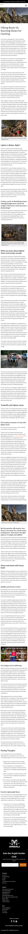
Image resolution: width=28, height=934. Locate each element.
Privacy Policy (5, 898)
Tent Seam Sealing (6, 890)
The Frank (4, 911)
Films (3, 906)
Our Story (4, 875)
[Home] (2, 4)
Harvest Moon (5, 909)
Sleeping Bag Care (6, 892)
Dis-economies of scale (18, 436)
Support (4, 887)
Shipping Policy (5, 900)
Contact (4, 878)
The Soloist (4, 912)
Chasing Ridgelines (6, 907)
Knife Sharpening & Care (7, 895)
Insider (3, 879)
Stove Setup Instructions (8, 889)
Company (4, 873)
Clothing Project (6, 876)
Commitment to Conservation (9, 881)
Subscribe (23, 864)
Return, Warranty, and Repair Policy (10, 897)
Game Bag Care (5, 893)
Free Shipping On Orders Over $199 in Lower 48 (14, 1)
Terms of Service (6, 901)
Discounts (4, 883)
